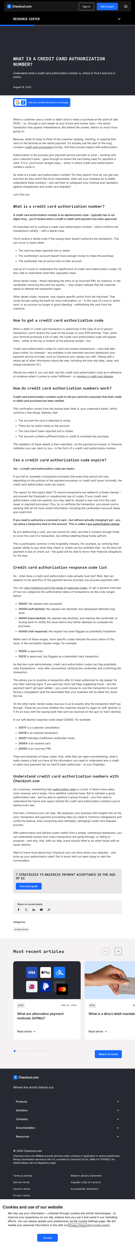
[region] (67, 1223)
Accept (47, 1237)
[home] (19, 6)
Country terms (21, 1188)
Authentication (21, 929)
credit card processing (39, 147)
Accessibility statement (84, 1188)
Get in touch (107, 6)
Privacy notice (21, 1195)
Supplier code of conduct (86, 1182)
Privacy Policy (77, 1225)
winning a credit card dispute (95, 376)
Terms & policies (22, 1175)
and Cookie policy (98, 1225)
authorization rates (64, 789)
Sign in (86, 6)
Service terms (21, 1182)
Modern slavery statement (86, 1175)
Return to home (108, 1054)
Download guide (29, 886)
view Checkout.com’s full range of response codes (55, 587)
